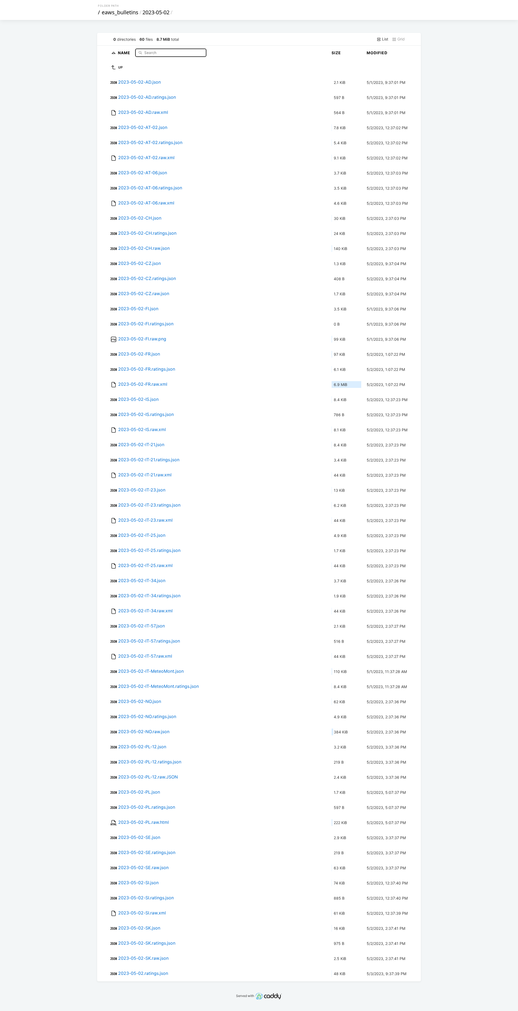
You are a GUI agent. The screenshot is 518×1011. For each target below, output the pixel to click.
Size (336, 52)
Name (124, 52)
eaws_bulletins (120, 12)
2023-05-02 (155, 12)
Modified (377, 52)
